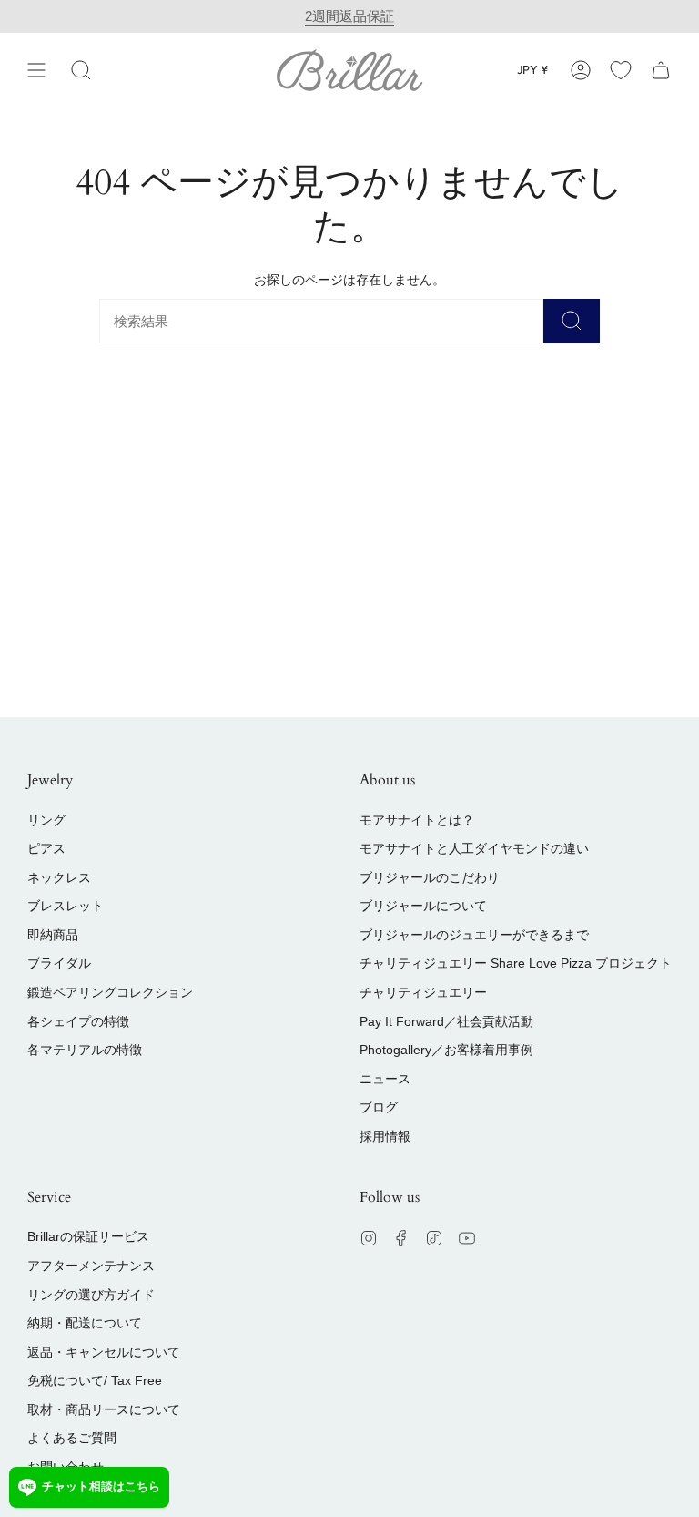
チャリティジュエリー (423, 992)
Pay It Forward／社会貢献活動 (446, 1021)
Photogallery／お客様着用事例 (446, 1049)
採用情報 (385, 1136)
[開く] (36, 70)
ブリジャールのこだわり (430, 877)
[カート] (661, 70)
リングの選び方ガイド (91, 1294)
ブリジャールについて (423, 905)
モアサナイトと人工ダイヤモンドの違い (474, 848)
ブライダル (59, 963)
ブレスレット (65, 905)
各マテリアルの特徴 (84, 1049)
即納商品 (52, 935)
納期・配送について (84, 1323)
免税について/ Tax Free (94, 1380)
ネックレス (59, 877)
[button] (81, 70)
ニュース (385, 1078)
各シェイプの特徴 (78, 1021)
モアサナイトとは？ (417, 820)
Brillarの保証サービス (88, 1236)
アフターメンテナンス (91, 1265)
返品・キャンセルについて (103, 1352)
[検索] (571, 321)
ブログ (379, 1107)
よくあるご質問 (71, 1437)
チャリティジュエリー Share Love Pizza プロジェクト (516, 963)
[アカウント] (581, 70)
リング (46, 820)
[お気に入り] (621, 70)
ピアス (46, 848)
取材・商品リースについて (103, 1409)
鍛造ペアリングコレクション (110, 992)
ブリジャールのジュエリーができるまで (474, 935)
